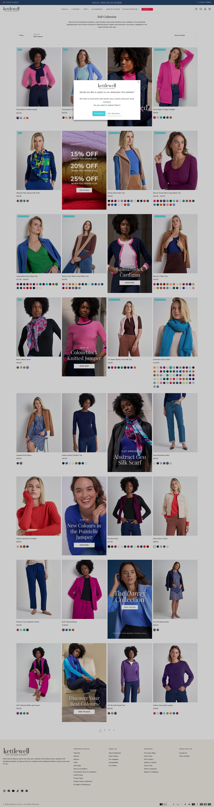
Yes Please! (99, 113)
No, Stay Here (114, 113)
